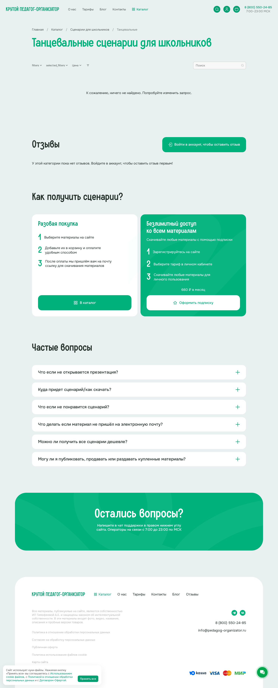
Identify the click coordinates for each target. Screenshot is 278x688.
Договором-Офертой (53, 680)
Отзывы (192, 594)
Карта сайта (40, 662)
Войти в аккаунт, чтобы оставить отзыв (207, 144)
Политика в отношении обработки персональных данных (71, 632)
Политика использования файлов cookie (59, 655)
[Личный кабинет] (226, 9)
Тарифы (88, 9)
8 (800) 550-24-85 (258, 7)
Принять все (88, 678)
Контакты (119, 9)
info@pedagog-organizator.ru (222, 630)
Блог (103, 9)
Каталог (105, 594)
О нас (72, 9)
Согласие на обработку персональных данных (63, 640)
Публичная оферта (44, 647)
